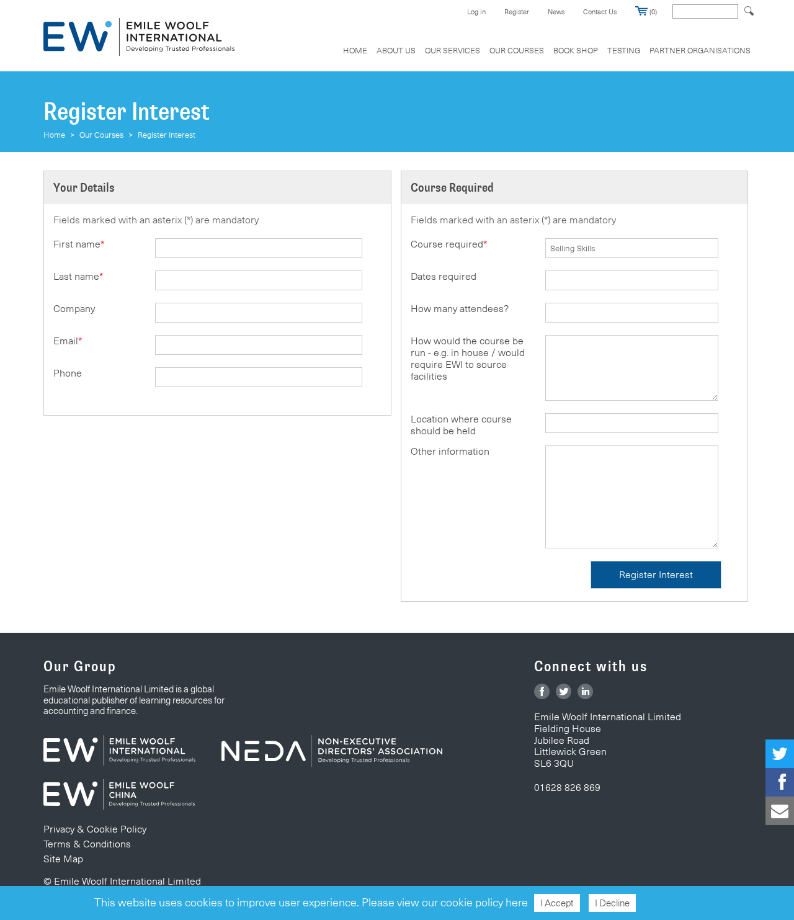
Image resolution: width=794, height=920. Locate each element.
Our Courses (516, 50)
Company (74, 309)
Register (516, 11)
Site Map (63, 859)
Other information (450, 451)
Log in (476, 11)
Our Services (452, 50)
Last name (78, 276)
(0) (652, 11)
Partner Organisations (700, 50)
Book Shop (575, 50)
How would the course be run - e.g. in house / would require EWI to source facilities (468, 358)
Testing (623, 50)
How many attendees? (460, 309)
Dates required (443, 276)
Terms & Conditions (87, 844)
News (556, 11)
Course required (449, 244)
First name (78, 244)
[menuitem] (355, 56)
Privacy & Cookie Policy (94, 829)
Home (355, 50)
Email (67, 341)
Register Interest (166, 135)
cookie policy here (484, 902)
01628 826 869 (567, 787)
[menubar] (542, 56)
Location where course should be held (461, 425)
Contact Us (600, 11)
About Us (396, 50)
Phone (67, 373)
